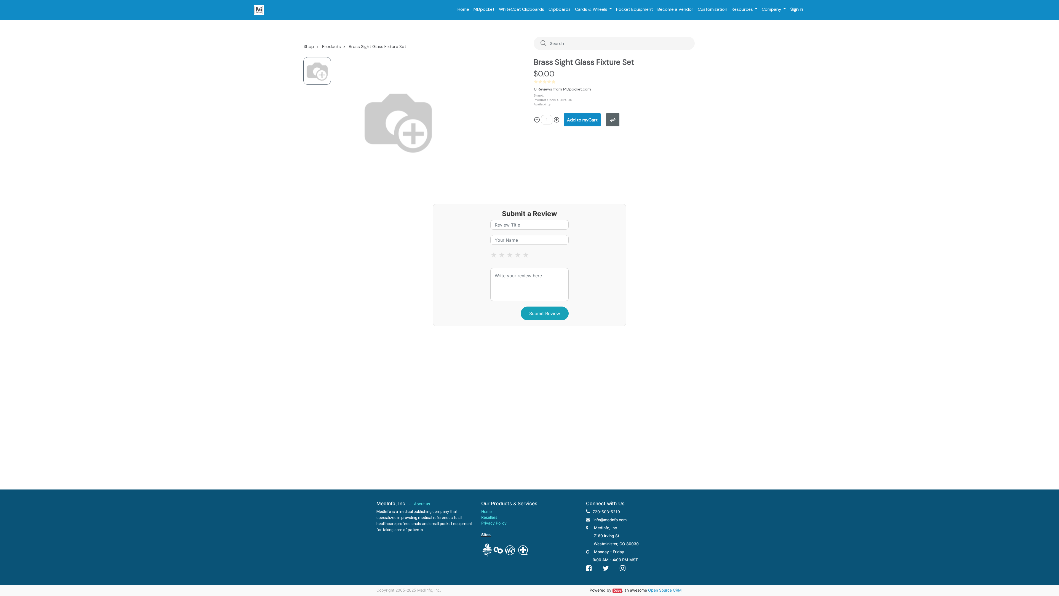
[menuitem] (463, 9)
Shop (309, 46)
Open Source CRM (664, 590)
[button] (582, 119)
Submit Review (544, 313)
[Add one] (556, 119)
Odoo (617, 590)
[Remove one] (537, 119)
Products (331, 46)
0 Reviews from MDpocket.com (562, 89)
